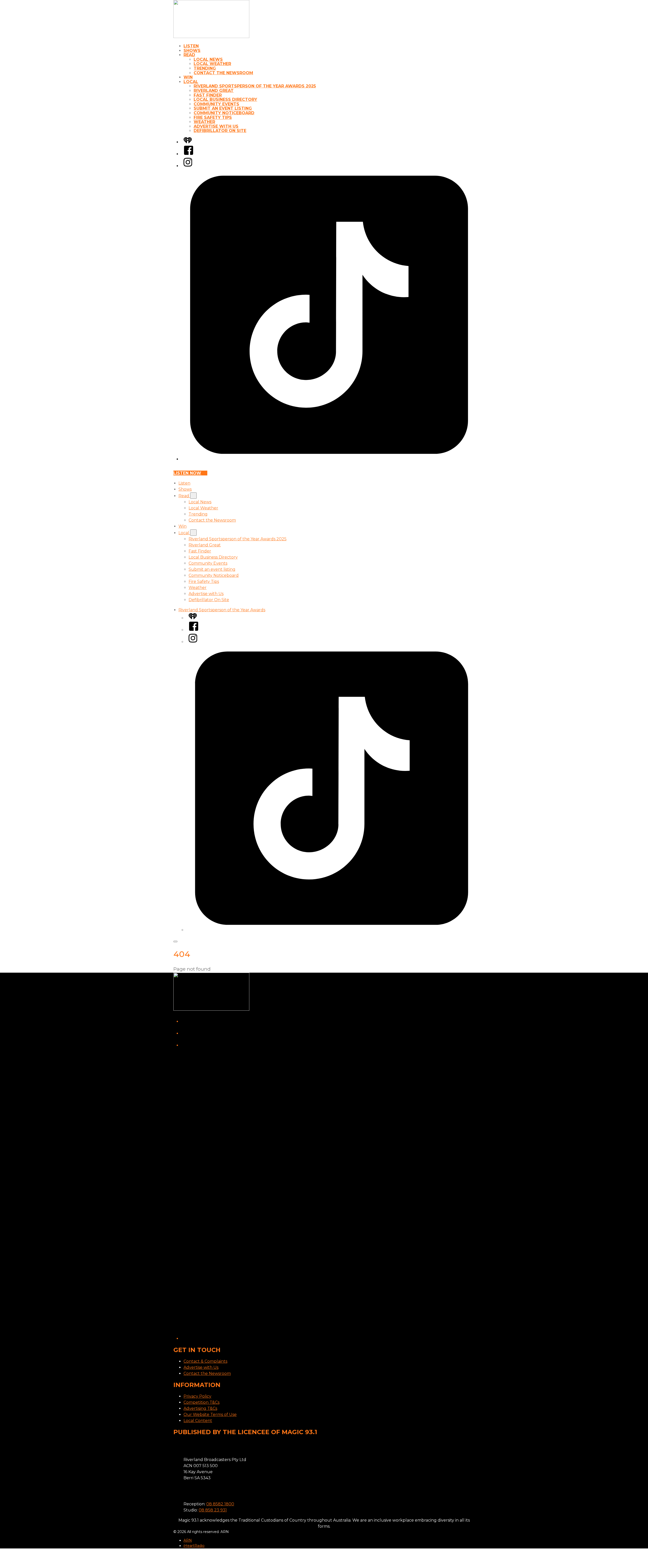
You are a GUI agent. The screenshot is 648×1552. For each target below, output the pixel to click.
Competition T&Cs (201, 1402)
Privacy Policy (197, 1396)
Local (191, 81)
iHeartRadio (194, 1545)
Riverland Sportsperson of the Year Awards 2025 (255, 86)
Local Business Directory (225, 99)
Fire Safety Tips (213, 117)
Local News (208, 59)
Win (188, 77)
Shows (192, 50)
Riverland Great (214, 90)
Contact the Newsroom (223, 72)
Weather (204, 121)
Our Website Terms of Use (210, 1414)
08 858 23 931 (213, 1510)
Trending (205, 68)
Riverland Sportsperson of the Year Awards (221, 609)
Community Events (216, 104)
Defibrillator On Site (220, 130)
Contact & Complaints (205, 1361)
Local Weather (212, 63)
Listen (191, 46)
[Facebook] (189, 154)
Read (189, 54)
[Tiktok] (329, 459)
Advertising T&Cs (200, 1408)
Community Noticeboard (224, 112)
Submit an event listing (223, 108)
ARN (188, 1540)
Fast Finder (208, 95)
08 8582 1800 (220, 1504)
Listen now (187, 473)
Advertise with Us (216, 126)
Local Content (198, 1420)
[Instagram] (188, 165)
